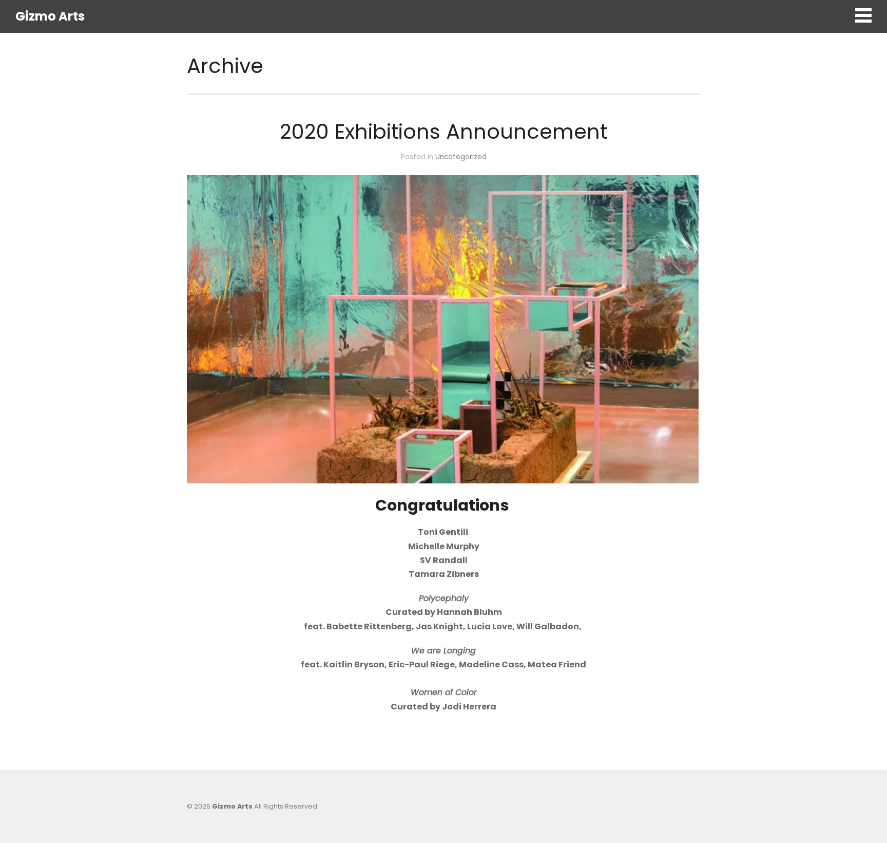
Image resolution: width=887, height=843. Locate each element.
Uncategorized (461, 157)
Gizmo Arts (50, 16)
